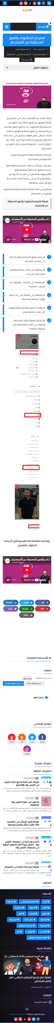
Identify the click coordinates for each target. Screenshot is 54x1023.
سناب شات (28, 919)
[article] (27, 630)
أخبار (45, 901)
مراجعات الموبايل (26, 925)
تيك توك (43, 919)
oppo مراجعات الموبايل (38, 937)
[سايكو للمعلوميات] (27, 10)
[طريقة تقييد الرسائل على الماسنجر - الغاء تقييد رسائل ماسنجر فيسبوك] (46, 821)
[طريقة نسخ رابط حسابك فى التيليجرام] (46, 866)
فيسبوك (43, 925)
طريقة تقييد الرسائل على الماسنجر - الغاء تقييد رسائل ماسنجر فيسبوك (22, 823)
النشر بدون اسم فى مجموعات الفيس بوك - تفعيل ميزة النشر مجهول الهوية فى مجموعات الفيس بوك (21, 844)
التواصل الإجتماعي (22, 54)
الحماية (10, 901)
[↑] (27, 1009)
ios (18, 931)
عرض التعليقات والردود (12, 683)
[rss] (26, 3)
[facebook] (43, 3)
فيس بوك (13, 919)
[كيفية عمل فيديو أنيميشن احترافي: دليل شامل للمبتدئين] (27, 964)
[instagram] (21, 3)
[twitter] (39, 3)
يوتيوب (29, 931)
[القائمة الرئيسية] (6, 26)
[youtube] (35, 3)
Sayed (47, 987)
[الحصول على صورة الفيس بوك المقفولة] (46, 801)
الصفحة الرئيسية (40, 54)
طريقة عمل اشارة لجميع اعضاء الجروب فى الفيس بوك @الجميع (21, 783)
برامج (45, 913)
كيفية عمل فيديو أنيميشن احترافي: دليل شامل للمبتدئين (30, 979)
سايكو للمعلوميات (16, 1014)
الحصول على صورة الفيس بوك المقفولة (25, 803)
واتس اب (43, 931)
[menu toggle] (49, 3)
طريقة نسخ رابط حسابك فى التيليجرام (22, 867)
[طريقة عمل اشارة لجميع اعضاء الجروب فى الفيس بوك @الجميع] (46, 782)
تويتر (20, 913)
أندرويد (32, 907)
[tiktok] (30, 3)
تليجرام (32, 913)
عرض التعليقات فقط (34, 683)
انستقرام (10, 54)
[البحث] (5, 3)
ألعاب (44, 907)
